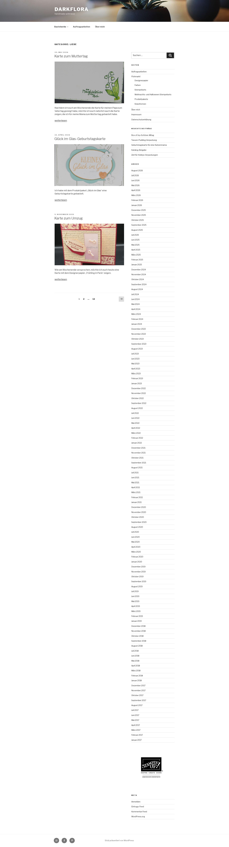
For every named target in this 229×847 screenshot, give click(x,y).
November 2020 (138, 512)
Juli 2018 (135, 651)
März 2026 (136, 195)
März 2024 (136, 314)
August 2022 (137, 408)
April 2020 (135, 547)
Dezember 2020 (138, 507)
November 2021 (138, 453)
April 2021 (135, 487)
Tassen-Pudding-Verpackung (144, 140)
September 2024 (138, 284)
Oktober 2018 (137, 636)
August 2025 (137, 230)
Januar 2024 (136, 324)
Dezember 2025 (138, 210)
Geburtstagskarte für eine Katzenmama (149, 145)
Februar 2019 (137, 616)
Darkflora (72, 9)
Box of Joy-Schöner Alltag (142, 135)
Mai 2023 (135, 363)
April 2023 (135, 368)
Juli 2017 (134, 710)
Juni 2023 (135, 359)
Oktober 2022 (137, 398)
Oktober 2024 (137, 279)
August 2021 (136, 467)
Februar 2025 (137, 259)
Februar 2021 (137, 497)
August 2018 (137, 646)
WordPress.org (138, 816)
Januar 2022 (136, 443)
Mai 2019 (135, 601)
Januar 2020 (136, 562)
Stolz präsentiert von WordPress (119, 840)
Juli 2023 (135, 354)
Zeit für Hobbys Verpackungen (144, 155)
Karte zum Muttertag (71, 56)
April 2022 (135, 428)
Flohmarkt (135, 76)
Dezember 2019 (138, 566)
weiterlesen (61, 120)
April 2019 (135, 606)
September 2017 (138, 700)
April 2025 (135, 250)
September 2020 (139, 522)
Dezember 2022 (138, 388)
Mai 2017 (135, 720)
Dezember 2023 (138, 329)
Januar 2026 (136, 205)
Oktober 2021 (137, 458)
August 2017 (136, 705)
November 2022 (138, 393)
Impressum (136, 114)
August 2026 (137, 170)
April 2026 (135, 190)
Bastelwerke (60, 27)
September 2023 (138, 344)
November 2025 (138, 215)
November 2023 (138, 334)
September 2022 (138, 403)
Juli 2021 (134, 472)
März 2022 (136, 433)
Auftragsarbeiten (81, 27)
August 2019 (137, 586)
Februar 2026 (137, 200)
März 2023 (136, 373)
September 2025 (138, 225)
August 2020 (137, 527)
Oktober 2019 (137, 576)
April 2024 (135, 309)
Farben (138, 85)
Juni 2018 (135, 656)
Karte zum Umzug (68, 218)
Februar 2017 (137, 735)
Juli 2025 (135, 235)
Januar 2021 (136, 502)
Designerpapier (141, 80)
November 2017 (138, 690)
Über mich (100, 27)
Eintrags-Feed (137, 806)
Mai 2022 (135, 423)
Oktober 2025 (137, 220)
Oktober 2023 (137, 339)
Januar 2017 (136, 740)
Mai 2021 (135, 482)
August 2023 (137, 349)
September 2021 (138, 463)
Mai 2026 (135, 185)
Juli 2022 (135, 413)
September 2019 (138, 581)
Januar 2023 (136, 383)
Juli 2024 (135, 294)
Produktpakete (141, 99)
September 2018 (138, 641)
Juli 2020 (135, 532)
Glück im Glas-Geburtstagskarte (79, 139)
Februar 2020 (137, 557)
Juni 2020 (135, 537)
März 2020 (136, 552)
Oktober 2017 (137, 695)
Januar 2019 (136, 621)
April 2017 (135, 725)
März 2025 (136, 255)
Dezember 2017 (138, 685)
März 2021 (135, 492)
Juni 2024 (135, 299)
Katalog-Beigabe (138, 150)
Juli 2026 (135, 175)
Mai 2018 (135, 661)
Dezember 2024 (138, 269)
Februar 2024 (137, 319)
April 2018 (135, 666)
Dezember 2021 (138, 448)
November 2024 (138, 274)
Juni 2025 (135, 240)
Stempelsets (140, 90)
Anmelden (135, 802)
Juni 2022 (135, 418)
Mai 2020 (135, 542)
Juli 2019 (135, 591)
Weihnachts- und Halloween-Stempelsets (153, 94)
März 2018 (135, 670)
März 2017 (135, 730)
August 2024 (137, 289)
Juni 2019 (135, 596)
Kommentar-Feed (139, 811)
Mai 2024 (135, 304)
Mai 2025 (135, 245)
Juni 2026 (135, 180)
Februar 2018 (137, 675)
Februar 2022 (137, 438)
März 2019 (135, 611)
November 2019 (138, 571)
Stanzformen (140, 104)
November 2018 (138, 631)
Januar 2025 (136, 264)
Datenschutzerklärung (141, 119)
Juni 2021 (135, 477)
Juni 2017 (135, 715)
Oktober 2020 (137, 517)
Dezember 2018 (138, 626)
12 (94, 299)
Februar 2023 (137, 378)
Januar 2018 (136, 680)
